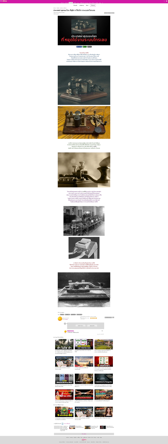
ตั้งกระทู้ (93, 5)
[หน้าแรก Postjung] (4, 1)
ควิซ (90, 2)
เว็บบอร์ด (70, 2)
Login (80, 325)
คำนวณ (93, 2)
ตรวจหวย (66, 2)
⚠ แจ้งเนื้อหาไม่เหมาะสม (108, 317)
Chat (78, 2)
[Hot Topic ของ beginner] (60, 320)
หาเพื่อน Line (82, 2)
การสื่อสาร (67, 314)
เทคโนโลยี (73, 314)
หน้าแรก (62, 2)
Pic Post (86, 2)
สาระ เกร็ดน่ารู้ (67, 423)
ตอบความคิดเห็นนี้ (101, 334)
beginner (62, 312)
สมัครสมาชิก (92, 325)
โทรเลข (61, 314)
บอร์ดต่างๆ (81, 5)
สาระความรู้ (79, 314)
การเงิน (96, 2)
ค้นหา (87, 5)
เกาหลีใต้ (94, 146)
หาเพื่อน (74, 2)
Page (100, 2)
